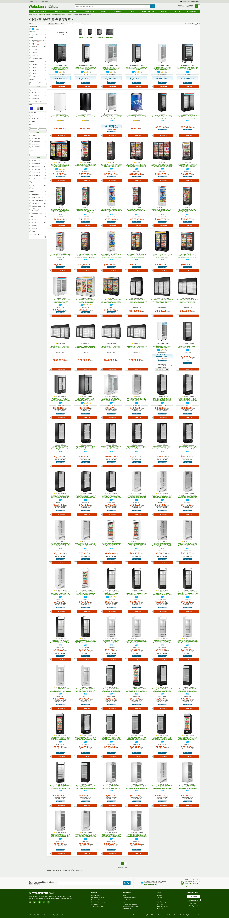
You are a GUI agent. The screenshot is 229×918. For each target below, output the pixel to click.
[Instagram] (30, 902)
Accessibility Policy (167, 915)
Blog (124, 895)
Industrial (177, 11)
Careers (159, 900)
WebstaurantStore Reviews (131, 906)
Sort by (63, 23)
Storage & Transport (148, 11)
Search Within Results (36, 235)
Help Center (33, 1)
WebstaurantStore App (97, 900)
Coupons (125, 902)
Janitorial (164, 11)
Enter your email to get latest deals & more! (41, 883)
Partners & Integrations (97, 906)
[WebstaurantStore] (51, 892)
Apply (38, 86)
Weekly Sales (127, 900)
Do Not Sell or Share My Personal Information (187, 915)
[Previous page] (119, 863)
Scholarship (160, 904)
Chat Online (192, 903)
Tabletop (103, 11)
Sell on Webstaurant (162, 906)
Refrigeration (58, 11)
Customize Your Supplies (98, 902)
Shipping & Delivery (194, 906)
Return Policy (160, 908)
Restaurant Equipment (40, 11)
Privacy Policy (146, 915)
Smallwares (72, 11)
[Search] (44, 237)
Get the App (45, 1)
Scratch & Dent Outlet (129, 897)
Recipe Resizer (95, 904)
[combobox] (112, 6)
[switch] (197, 24)
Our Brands (160, 897)
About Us (159, 895)
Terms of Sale (137, 915)
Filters (31, 23)
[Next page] (128, 863)
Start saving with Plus (151, 884)
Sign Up (126, 883)
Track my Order (194, 900)
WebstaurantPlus (96, 895)
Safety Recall (127, 908)
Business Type (191, 11)
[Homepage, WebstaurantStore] (44, 6)
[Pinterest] (48, 902)
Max (40, 82)
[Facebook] (39, 902)
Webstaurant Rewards (97, 897)
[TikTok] (44, 902)
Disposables (117, 11)
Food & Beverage (89, 11)
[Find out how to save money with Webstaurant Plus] (56, 72)
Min (30, 82)
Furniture (131, 11)
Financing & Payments (163, 902)
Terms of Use (156, 915)
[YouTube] (34, 902)
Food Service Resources (130, 904)
